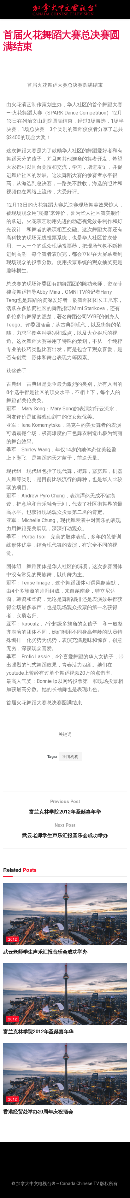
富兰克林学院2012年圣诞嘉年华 (38, 1031)
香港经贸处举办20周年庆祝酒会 (38, 1111)
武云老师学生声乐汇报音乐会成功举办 (45, 951)
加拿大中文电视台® (35, 1183)
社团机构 (70, 756)
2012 (12, 939)
